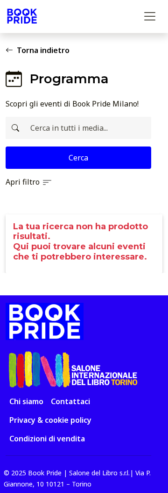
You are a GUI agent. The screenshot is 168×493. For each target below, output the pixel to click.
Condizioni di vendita (47, 438)
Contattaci (70, 401)
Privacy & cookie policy (50, 420)
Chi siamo (26, 401)
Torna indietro (43, 50)
